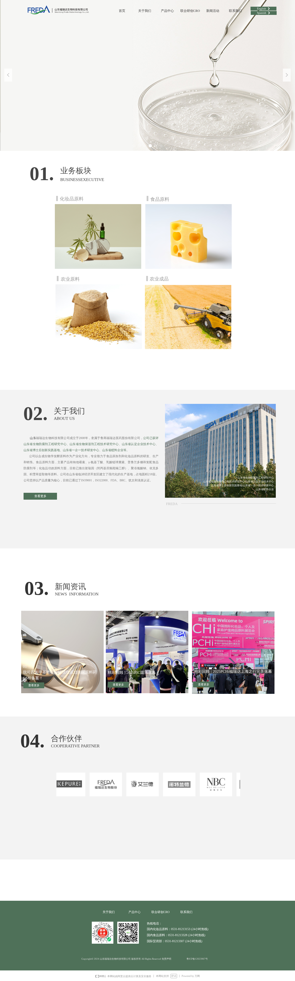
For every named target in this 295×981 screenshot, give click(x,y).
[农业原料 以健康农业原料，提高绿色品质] (99, 316)
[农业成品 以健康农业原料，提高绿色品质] (188, 316)
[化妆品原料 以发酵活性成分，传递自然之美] (98, 236)
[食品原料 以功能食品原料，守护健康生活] (188, 236)
